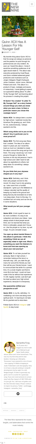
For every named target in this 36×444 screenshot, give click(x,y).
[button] (32, 4)
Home (10, 431)
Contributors (18, 431)
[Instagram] (23, 434)
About (26, 431)
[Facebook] (13, 434)
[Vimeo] (20, 434)
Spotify (5, 307)
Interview (5, 410)
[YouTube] (18, 434)
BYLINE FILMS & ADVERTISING (22, 438)
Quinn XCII (21, 410)
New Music (13, 410)
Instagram (23, 304)
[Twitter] (18, 394)
